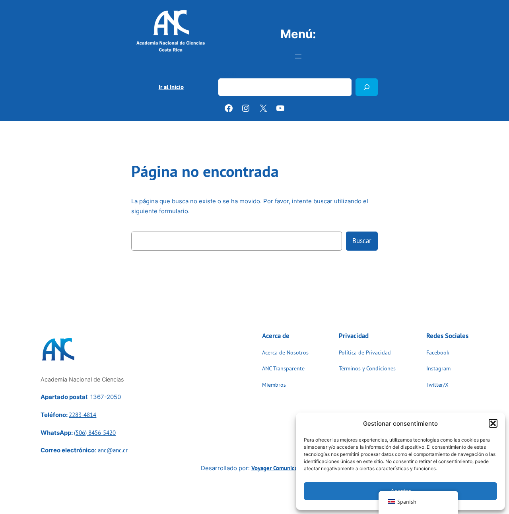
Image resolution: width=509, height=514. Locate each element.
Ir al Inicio (171, 87)
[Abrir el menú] (298, 56)
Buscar (227, 73)
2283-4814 (82, 415)
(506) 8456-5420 (95, 432)
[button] (493, 423)
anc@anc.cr (113, 450)
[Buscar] (367, 86)
